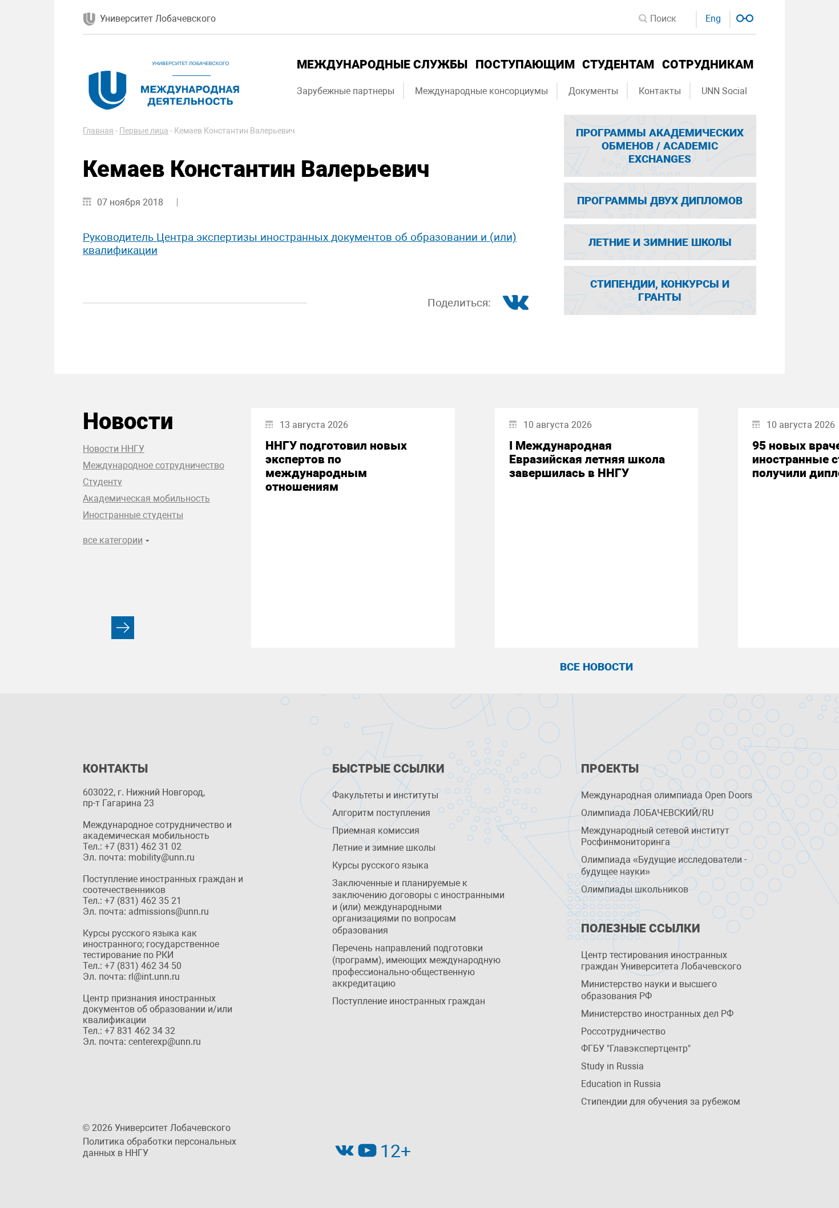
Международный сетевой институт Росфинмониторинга (655, 836)
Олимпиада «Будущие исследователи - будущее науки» (664, 865)
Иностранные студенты (133, 515)
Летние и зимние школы (383, 847)
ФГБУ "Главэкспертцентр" (636, 1048)
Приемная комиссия (376, 830)
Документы (593, 91)
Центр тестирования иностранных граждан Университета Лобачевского (661, 961)
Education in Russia (621, 1083)
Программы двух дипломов (660, 200)
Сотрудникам (707, 64)
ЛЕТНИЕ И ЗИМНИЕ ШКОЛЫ (660, 242)
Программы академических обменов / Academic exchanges (660, 145)
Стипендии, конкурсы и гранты (659, 290)
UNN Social (724, 91)
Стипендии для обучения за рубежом (660, 1101)
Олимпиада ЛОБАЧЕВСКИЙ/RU (647, 812)
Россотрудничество (623, 1031)
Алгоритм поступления (381, 812)
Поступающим (525, 64)
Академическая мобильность (146, 498)
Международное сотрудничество (153, 465)
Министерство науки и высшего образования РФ (649, 990)
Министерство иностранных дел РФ (657, 1013)
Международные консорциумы (481, 91)
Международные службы (382, 64)
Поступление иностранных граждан (408, 1001)
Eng (713, 18)
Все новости (596, 666)
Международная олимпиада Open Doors (666, 795)
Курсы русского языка (380, 865)
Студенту (102, 481)
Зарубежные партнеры (345, 91)
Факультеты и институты (385, 795)
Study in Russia (612, 1066)
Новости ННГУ (113, 448)
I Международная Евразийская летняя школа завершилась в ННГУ (587, 459)
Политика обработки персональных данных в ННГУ (159, 1147)
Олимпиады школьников (634, 889)
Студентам (618, 64)
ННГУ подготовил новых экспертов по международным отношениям (336, 466)
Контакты (660, 91)
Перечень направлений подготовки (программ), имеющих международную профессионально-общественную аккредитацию (416, 966)
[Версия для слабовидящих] (743, 17)
